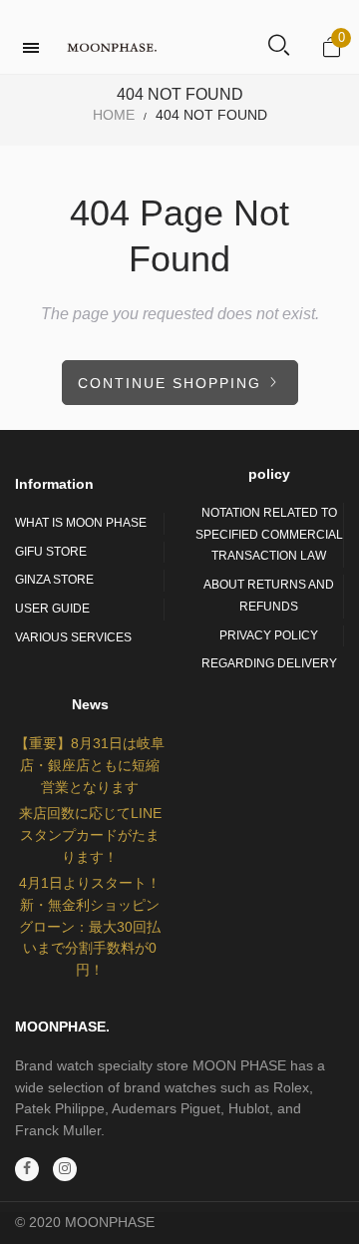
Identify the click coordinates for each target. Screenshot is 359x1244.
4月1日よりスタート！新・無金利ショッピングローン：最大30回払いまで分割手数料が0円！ (90, 926)
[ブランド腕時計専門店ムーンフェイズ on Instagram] (65, 1169)
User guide (52, 609)
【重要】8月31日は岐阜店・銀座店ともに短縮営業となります (90, 764)
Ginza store (54, 580)
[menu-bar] (36, 48)
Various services (73, 637)
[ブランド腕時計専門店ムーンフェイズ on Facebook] (27, 1169)
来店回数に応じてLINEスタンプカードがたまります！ (90, 834)
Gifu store (51, 552)
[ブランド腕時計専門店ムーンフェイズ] (112, 47)
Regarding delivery (269, 663)
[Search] (278, 47)
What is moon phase (81, 523)
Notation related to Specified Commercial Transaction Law (269, 534)
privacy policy (268, 635)
